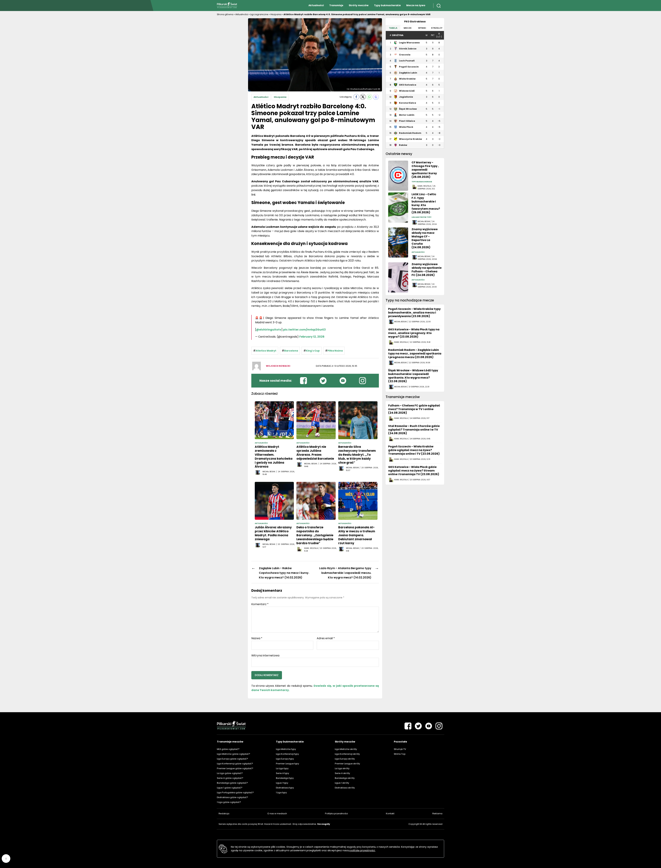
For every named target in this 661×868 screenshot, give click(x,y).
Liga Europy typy (285, 758)
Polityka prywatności (336, 813)
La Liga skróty (342, 768)
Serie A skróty (342, 773)
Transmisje (336, 5)
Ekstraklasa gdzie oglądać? (232, 797)
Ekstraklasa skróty (345, 787)
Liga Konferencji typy (287, 754)
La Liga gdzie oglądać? (230, 773)
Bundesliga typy (285, 778)
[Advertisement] (230, 69)
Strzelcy (436, 28)
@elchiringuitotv (268, 330)
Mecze (408, 28)
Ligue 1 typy (282, 783)
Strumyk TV (400, 749)
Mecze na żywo (415, 5)
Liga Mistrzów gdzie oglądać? (233, 754)
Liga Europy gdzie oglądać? (232, 758)
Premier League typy (287, 763)
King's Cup (313, 350)
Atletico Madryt (266, 350)
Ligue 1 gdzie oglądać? (229, 787)
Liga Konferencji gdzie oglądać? (235, 763)
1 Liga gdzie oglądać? (229, 802)
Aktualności (316, 5)
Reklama (437, 813)
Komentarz (260, 604)
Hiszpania (275, 14)
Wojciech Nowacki (278, 365)
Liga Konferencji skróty (347, 754)
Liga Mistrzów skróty (346, 749)
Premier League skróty (347, 763)
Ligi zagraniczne (259, 14)
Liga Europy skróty (345, 758)
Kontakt (390, 813)
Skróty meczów (359, 5)
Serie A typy (282, 773)
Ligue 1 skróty (342, 783)
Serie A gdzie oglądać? (230, 778)
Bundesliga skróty (345, 778)
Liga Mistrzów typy (286, 749)
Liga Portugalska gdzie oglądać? (235, 792)
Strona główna (225, 14)
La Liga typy (282, 768)
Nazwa (256, 638)
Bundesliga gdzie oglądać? (232, 783)
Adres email (326, 638)
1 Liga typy (281, 792)
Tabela (393, 28)
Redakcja (224, 813)
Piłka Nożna (335, 350)
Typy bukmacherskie (387, 5)
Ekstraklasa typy (285, 787)
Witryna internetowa (265, 655)
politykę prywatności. (362, 850)
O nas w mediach (277, 813)
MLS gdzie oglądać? (228, 749)
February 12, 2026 (311, 337)
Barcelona (291, 350)
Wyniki (422, 28)
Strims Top (400, 754)
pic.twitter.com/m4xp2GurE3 (304, 330)
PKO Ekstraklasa (415, 21)
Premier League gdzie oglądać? (235, 768)
